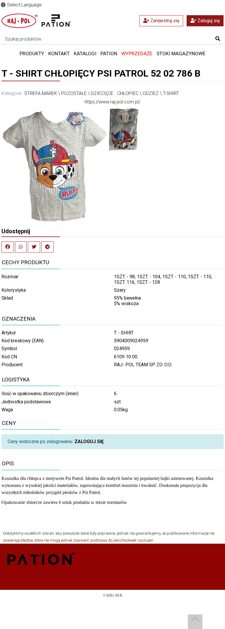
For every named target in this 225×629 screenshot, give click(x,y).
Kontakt (59, 53)
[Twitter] (34, 247)
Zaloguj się (208, 20)
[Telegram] (47, 247)
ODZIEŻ (151, 93)
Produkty (32, 53)
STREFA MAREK (40, 93)
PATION (108, 53)
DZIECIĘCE (102, 93)
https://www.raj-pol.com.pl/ (112, 102)
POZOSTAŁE (74, 93)
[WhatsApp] (21, 247)
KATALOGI (85, 53)
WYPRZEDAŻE (136, 53)
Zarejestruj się (164, 20)
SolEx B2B (114, 595)
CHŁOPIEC (128, 93)
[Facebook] (7, 247)
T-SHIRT (171, 93)
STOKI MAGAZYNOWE (180, 53)
